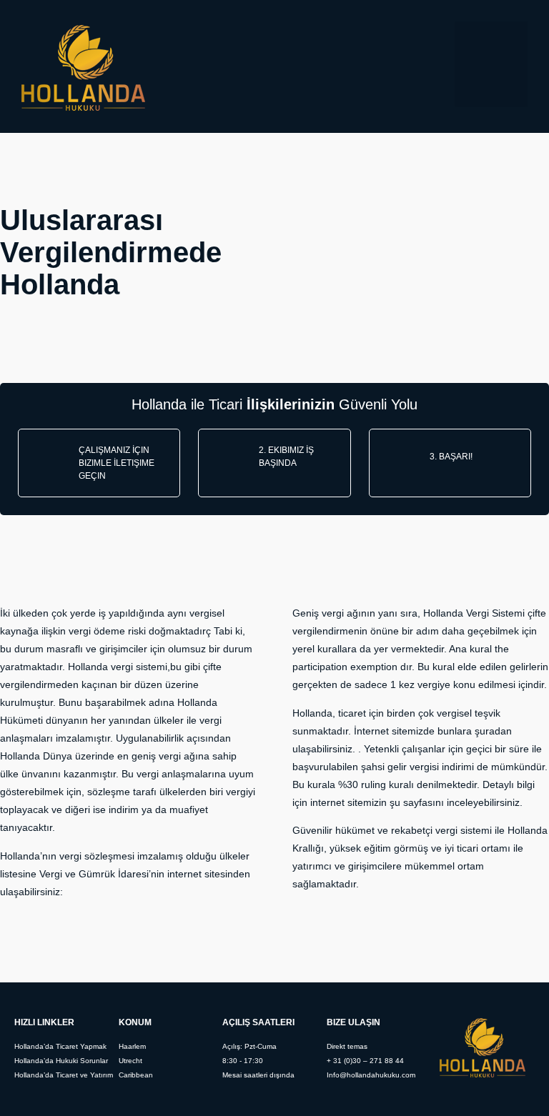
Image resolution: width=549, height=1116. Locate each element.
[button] (491, 64)
